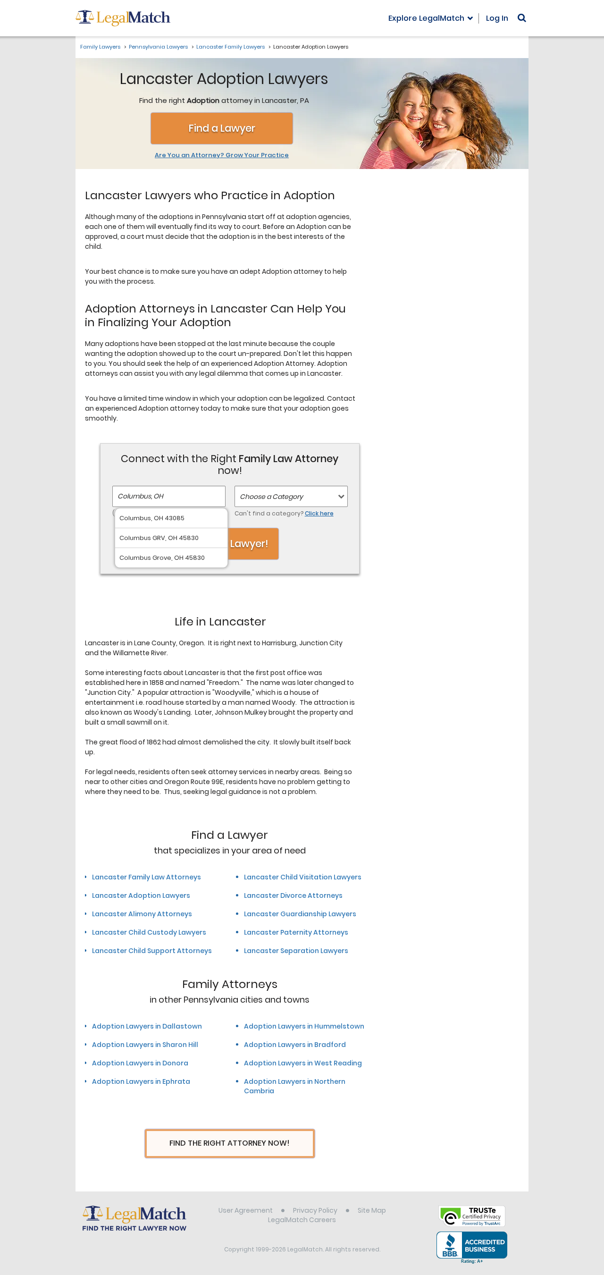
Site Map (372, 1210)
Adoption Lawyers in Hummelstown (304, 1026)
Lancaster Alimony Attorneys (142, 914)
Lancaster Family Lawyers (230, 47)
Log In (497, 18)
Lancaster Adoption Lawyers (141, 895)
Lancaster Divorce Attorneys (293, 895)
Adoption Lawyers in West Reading (303, 1063)
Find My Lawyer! (229, 543)
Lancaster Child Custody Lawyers (149, 932)
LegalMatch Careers (302, 1219)
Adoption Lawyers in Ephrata (141, 1081)
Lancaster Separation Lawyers (296, 950)
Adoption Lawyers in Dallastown (147, 1026)
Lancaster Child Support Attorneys (152, 950)
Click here (319, 513)
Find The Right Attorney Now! (229, 1143)
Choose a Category (271, 496)
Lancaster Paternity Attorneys (296, 932)
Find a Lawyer (222, 128)
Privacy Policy (315, 1210)
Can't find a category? (284, 513)
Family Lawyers (100, 47)
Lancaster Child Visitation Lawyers (302, 877)
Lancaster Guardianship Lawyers (300, 914)
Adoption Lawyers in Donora (140, 1063)
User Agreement (245, 1210)
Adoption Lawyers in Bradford (295, 1044)
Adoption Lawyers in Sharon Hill (145, 1044)
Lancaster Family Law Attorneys (146, 877)
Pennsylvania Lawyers (158, 47)
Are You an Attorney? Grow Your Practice (222, 155)
